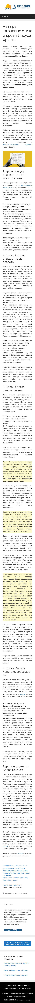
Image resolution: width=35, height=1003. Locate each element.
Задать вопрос (27, 988)
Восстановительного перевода (17, 144)
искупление (9, 893)
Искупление (7, 885)
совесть (17, 885)
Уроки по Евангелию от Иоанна (16, 970)
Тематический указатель (11, 988)
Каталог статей (11, 985)
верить (22, 694)
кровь (17, 893)
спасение (24, 893)
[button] (32, 16)
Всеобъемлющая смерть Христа (15, 871)
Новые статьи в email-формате (16, 975)
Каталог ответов (23, 985)
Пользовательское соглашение (22, 993)
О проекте (6, 993)
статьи (19, 853)
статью (5, 846)
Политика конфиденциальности (17, 996)
